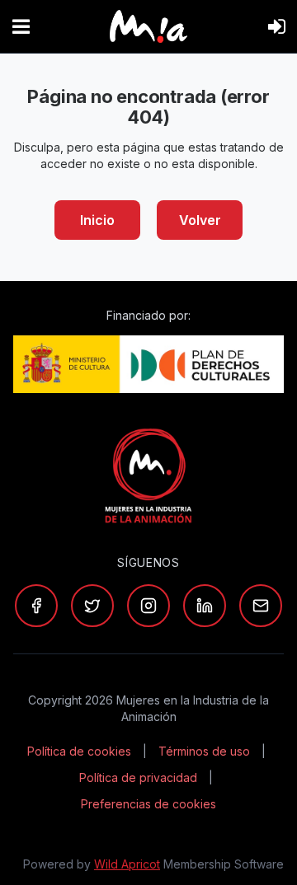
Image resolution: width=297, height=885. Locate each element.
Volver (200, 220)
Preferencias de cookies (148, 804)
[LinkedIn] (204, 605)
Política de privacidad (138, 777)
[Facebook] (36, 605)
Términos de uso (204, 751)
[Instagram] (148, 605)
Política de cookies (79, 751)
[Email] (260, 605)
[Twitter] (92, 605)
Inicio (97, 220)
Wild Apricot (127, 864)
